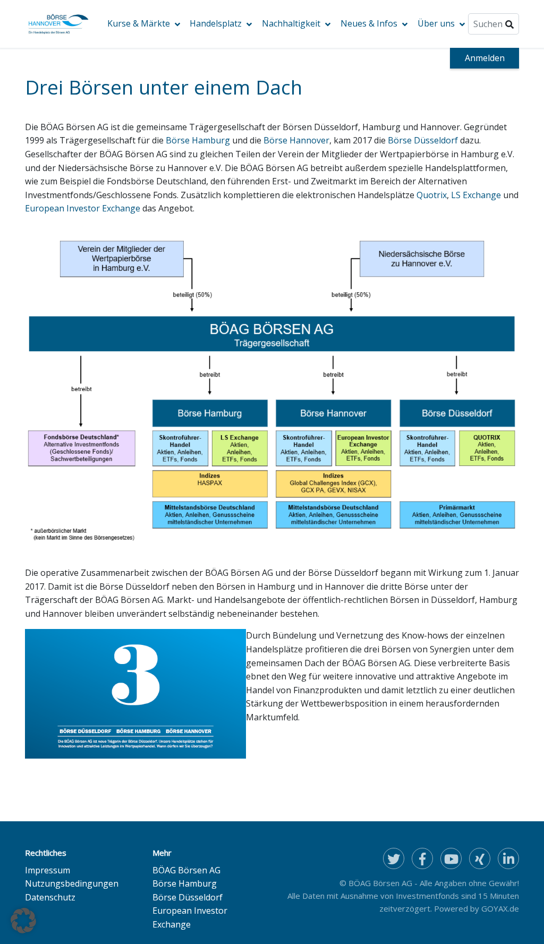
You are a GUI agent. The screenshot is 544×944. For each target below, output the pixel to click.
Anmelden (485, 58)
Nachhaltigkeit (291, 23)
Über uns (436, 23)
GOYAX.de (500, 908)
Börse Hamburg (198, 140)
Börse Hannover (296, 140)
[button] (23, 920)
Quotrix (431, 195)
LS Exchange (476, 195)
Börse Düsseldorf (423, 140)
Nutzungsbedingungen (71, 883)
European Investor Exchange (82, 208)
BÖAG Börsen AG (186, 870)
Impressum (47, 870)
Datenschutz (50, 897)
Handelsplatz (216, 23)
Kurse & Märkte (138, 23)
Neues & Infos (369, 23)
